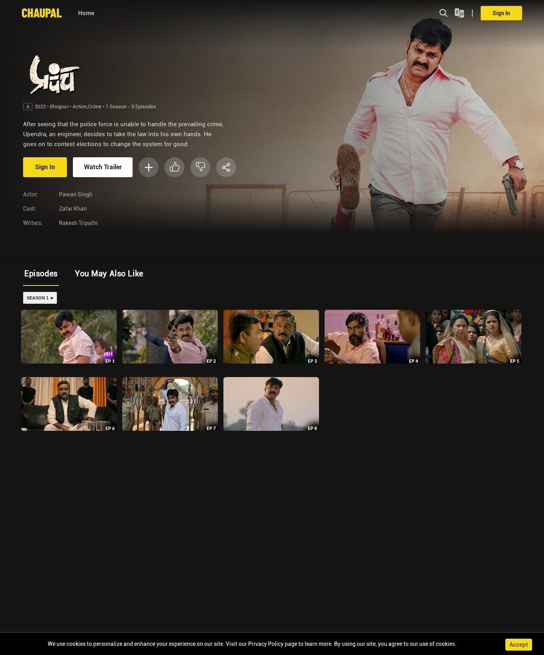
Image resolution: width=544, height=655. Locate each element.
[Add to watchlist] (149, 167)
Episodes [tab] (41, 273)
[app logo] (46, 13)
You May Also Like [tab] (109, 273)
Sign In (501, 13)
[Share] (226, 167)
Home (86, 13)
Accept (518, 644)
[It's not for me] (200, 167)
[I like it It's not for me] (190, 167)
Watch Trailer (103, 167)
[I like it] (174, 167)
